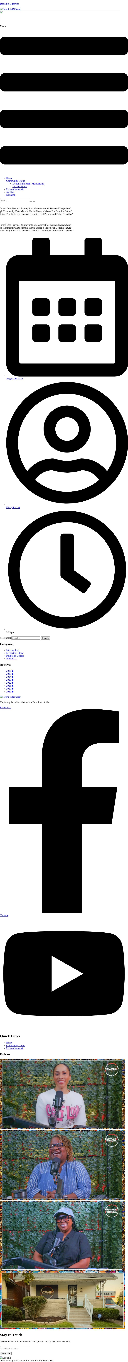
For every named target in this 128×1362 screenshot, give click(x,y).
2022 (10, 682)
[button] (64, 99)
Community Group (15, 181)
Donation (10, 195)
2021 (10, 685)
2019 (10, 691)
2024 (10, 676)
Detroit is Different (9, 3)
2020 (10, 688)
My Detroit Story (14, 653)
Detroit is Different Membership (28, 183)
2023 (10, 679)
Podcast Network (14, 189)
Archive (10, 192)
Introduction (12, 650)
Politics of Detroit (15, 655)
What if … (11, 658)
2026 (10, 671)
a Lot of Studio (19, 186)
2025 (10, 674)
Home (9, 178)
